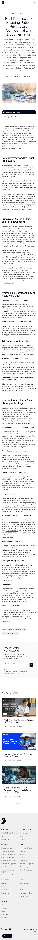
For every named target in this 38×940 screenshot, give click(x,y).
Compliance (24, 833)
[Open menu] (34, 3)
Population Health (7, 848)
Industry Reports (25, 896)
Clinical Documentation (16, 629)
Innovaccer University (27, 893)
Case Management (26, 870)
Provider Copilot (6, 867)
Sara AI (3, 836)
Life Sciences (5, 893)
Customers (23, 890)
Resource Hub (24, 883)
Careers (4, 908)
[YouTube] (10, 929)
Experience (23, 860)
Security (22, 836)
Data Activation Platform (9, 833)
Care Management (7, 851)
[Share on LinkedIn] (8, 117)
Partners (4, 917)
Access (22, 854)
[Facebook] (6, 929)
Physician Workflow (10, 633)
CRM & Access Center (8, 860)
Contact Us (5, 914)
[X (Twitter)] (2, 929)
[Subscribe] (31, 665)
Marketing (23, 851)
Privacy (22, 839)
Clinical (22, 857)
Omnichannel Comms (8, 857)
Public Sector (5, 890)
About (3, 905)
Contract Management (8, 854)
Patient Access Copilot (9, 875)
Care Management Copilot (7, 871)
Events (22, 887)
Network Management (8, 864)
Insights (23, 13)
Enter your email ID (11, 663)
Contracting (24, 867)
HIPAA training (28, 571)
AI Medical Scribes (12, 531)
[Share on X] (11, 117)
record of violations (25, 412)
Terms (35, 932)
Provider (4, 883)
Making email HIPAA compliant (12, 477)
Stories (14, 13)
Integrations (5, 839)
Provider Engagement (27, 864)
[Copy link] (15, 117)
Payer (3, 887)
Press (3, 911)
